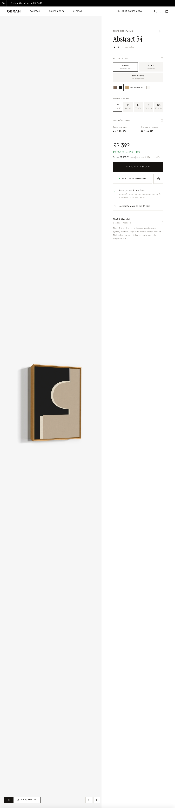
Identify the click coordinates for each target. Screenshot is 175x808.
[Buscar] (155, 11)
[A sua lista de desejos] (161, 11)
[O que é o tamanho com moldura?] (162, 120)
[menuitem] (34, 11)
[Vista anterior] (88, 800)
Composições (56, 11)
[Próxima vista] (96, 800)
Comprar (35, 11)
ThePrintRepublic (123, 31)
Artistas (77, 11)
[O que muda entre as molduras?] (162, 58)
